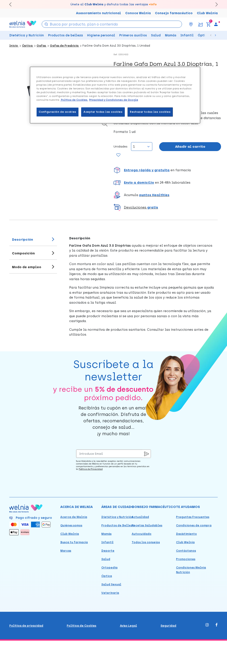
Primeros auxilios (133, 35)
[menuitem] (216, 24)
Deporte (107, 550)
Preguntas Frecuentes (192, 517)
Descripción (22, 240)
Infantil (187, 35)
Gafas (42, 45)
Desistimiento (186, 533)
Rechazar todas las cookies (150, 111)
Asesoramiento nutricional (98, 13)
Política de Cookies (81, 625)
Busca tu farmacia (74, 542)
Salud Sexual (111, 584)
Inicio (14, 45)
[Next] (214, 4)
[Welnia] (22, 24)
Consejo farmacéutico (174, 13)
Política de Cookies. (74, 99)
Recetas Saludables (147, 525)
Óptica (203, 35)
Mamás (170, 35)
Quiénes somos (71, 525)
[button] (167, 170)
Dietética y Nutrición (26, 35)
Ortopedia (109, 567)
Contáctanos (186, 550)
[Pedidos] (200, 24)
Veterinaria (110, 592)
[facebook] (216, 625)
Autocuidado (141, 533)
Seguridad (168, 625)
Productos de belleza (65, 35)
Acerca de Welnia (73, 517)
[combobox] (112, 24)
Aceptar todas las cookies (103, 111)
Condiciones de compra (193, 525)
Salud (156, 35)
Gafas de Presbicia (64, 45)
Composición (23, 253)
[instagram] (207, 625)
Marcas (65, 550)
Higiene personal (101, 35)
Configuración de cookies (57, 111)
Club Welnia (207, 13)
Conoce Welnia (138, 13)
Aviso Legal (128, 625)
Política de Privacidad (91, 469)
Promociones (185, 559)
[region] (115, 95)
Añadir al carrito (190, 147)
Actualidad (140, 517)
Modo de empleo (26, 267)
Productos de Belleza (117, 525)
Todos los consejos (146, 542)
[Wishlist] (118, 155)
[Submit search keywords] (46, 24)
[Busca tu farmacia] (191, 24)
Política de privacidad (26, 625)
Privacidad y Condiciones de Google (113, 99)
